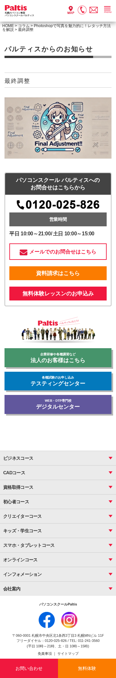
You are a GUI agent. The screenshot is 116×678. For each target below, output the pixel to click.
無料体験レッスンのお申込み (58, 293)
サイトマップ (68, 653)
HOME (8, 26)
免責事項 (45, 653)
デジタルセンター (58, 404)
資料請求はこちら (58, 273)
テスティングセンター (58, 381)
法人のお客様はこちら (58, 357)
